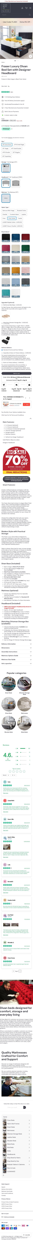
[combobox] (16, 14)
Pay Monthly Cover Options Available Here (13, 412)
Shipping (10, 137)
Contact (3, 1195)
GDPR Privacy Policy (6, 1204)
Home (2, 62)
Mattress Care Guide (6, 1191)
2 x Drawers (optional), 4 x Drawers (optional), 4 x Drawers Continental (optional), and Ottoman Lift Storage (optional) (16, 479)
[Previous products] (26, 398)
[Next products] (30, 398)
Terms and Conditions (7, 1193)
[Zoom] (30, 56)
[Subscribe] (24, 1107)
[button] (23, 748)
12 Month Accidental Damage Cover (16, 403)
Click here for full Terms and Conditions (12, 415)
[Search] (30, 14)
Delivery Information (6, 1189)
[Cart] (26, 8)
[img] (5, 92)
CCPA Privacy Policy (6, 1206)
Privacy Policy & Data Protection (9, 1202)
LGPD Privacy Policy (6, 1208)
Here (30, 640)
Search (3, 1187)
